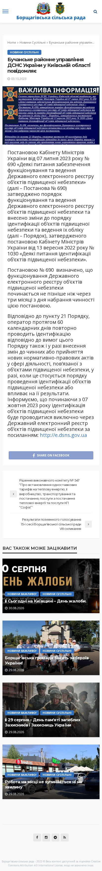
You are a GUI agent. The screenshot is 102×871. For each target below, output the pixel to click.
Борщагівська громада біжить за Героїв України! (47, 660)
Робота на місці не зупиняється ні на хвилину (43, 784)
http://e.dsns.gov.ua (63, 435)
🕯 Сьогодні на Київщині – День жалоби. (45, 601)
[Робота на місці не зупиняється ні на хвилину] (51, 772)
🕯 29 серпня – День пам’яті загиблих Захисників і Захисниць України (42, 722)
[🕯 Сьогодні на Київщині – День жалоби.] (51, 586)
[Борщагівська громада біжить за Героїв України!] (51, 648)
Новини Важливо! (21, 594)
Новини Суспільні (24, 52)
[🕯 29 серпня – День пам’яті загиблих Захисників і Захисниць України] (51, 710)
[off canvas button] (5, 11)
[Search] (95, 11)
